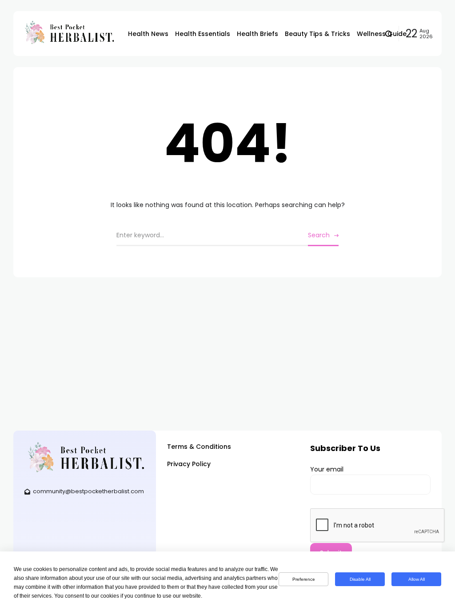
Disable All (360, 579)
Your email (326, 469)
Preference (303, 579)
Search (319, 235)
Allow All (416, 579)
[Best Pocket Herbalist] (68, 33)
